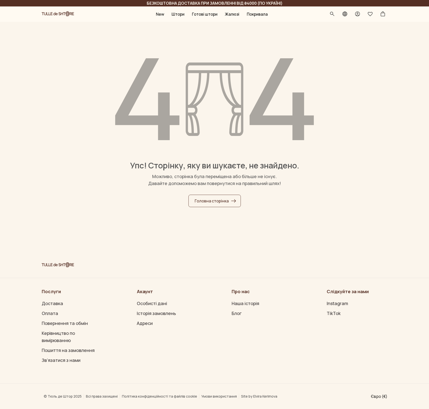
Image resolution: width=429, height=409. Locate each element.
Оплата (50, 313)
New (160, 14)
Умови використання (219, 396)
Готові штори (204, 14)
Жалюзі (232, 14)
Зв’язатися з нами (61, 360)
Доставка (52, 303)
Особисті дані (152, 303)
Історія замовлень (156, 313)
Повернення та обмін (65, 323)
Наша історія (245, 303)
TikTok (334, 313)
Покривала (257, 14)
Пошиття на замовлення (68, 350)
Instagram (337, 303)
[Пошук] (332, 14)
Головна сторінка (212, 201)
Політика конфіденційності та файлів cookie (159, 396)
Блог (237, 313)
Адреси (145, 323)
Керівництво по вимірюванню (58, 336)
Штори (178, 14)
